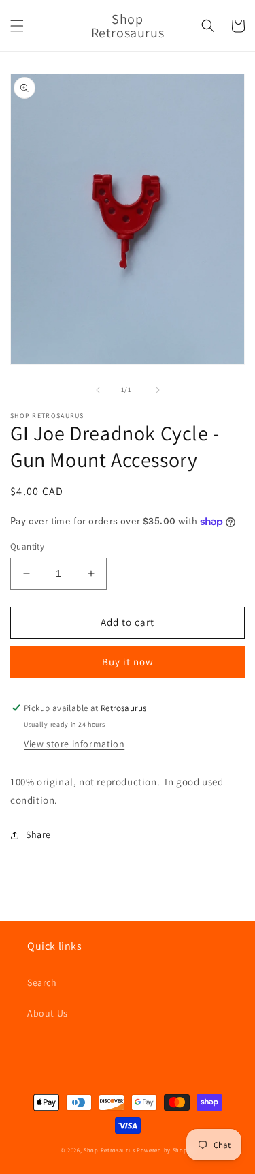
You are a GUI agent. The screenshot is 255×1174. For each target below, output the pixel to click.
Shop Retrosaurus (109, 1150)
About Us (47, 1013)
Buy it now (128, 661)
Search (42, 982)
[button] (17, 26)
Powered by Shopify (165, 1150)
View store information (74, 744)
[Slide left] (98, 390)
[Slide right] (158, 390)
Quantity (27, 546)
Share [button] (38, 834)
